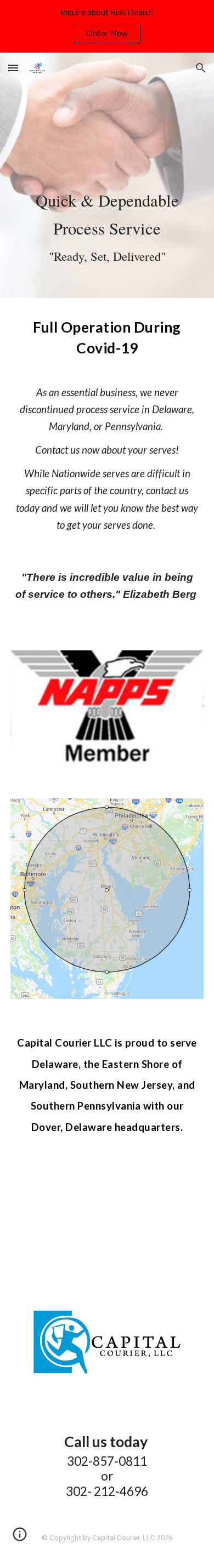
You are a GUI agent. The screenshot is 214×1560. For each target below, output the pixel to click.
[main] (107, 175)
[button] (13, 68)
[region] (107, 26)
